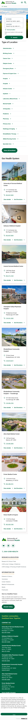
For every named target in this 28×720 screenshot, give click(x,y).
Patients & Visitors (7, 576)
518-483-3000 (9, 443)
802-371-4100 (9, 276)
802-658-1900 (9, 524)
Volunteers (5, 579)
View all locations (9, 150)
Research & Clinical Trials (9, 561)
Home (5, 6)
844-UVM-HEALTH (11, 551)
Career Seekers (6, 581)
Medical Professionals (8, 584)
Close (14, 714)
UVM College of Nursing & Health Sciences (14, 567)
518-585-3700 (9, 403)
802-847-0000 (9, 195)
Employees (5, 590)
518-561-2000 (9, 318)
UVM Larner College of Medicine (11, 564)
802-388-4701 (9, 484)
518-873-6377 (9, 361)
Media (3, 587)
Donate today (8, 607)
